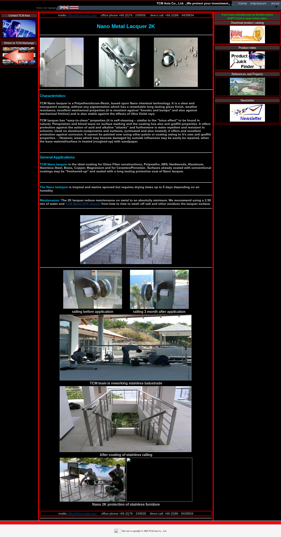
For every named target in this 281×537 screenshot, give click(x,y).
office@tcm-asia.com (81, 15)
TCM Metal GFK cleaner (83, 203)
